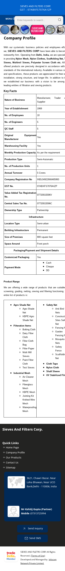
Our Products (13, 457)
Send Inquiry (35, 528)
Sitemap (10, 467)
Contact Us (12, 462)
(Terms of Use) (38, 555)
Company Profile (15, 452)
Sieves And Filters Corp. (35, 7)
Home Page (12, 447)
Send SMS (35, 538)
